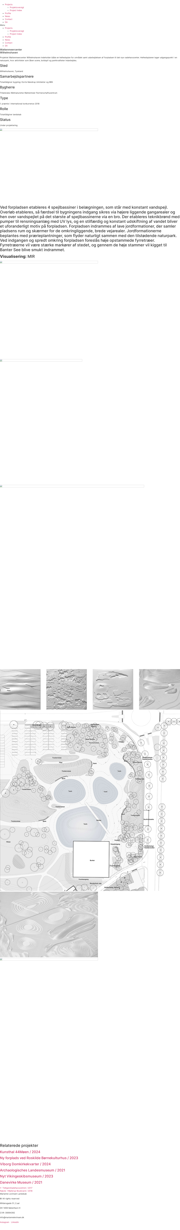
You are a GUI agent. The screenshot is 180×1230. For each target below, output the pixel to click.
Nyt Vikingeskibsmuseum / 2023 (26, 1176)
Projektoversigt (17, 7)
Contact (8, 19)
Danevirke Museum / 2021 (21, 1182)
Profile (8, 13)
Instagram (4, 1222)
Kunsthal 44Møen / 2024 (20, 1152)
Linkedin (15, 1222)
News (7, 16)
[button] (90, 25)
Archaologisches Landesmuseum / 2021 (32, 1170)
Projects (8, 4)
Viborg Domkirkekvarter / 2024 (25, 1164)
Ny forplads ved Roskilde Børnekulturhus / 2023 (39, 1158)
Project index (16, 10)
